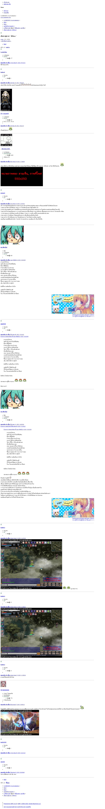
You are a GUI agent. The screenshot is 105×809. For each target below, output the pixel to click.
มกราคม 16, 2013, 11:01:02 (13, 203)
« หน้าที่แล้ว (4, 41)
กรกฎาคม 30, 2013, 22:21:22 (13, 753)
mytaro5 (3, 193)
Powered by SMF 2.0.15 (10, 803)
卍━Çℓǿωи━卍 (5, 113)
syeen (2, 39)
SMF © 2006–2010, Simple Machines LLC (29, 803)
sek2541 (3, 761)
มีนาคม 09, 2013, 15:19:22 (12, 334)
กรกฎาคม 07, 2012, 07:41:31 (13, 62)
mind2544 (3, 324)
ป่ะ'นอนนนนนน (5, 690)
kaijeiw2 (3, 527)
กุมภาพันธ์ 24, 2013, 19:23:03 (13, 260)
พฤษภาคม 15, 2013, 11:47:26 (13, 538)
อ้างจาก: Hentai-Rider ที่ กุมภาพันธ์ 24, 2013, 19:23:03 (14, 336)
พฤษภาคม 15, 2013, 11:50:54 (13, 675)
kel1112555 (3, 742)
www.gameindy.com (6, 17)
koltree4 (3, 72)
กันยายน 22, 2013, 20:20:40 (12, 772)
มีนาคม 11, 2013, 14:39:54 (12, 424)
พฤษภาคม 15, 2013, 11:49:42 (13, 606)
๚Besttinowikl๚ (6, 149)
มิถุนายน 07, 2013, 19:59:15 (13, 704)
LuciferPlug (4, 52)
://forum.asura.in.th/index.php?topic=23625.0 (83, 314)
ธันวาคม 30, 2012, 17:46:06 (13, 161)
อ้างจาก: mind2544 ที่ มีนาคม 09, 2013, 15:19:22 (13, 426)
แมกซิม (22, 28)
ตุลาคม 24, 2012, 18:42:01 (12, 82)
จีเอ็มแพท (17, 28)
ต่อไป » (9, 41)
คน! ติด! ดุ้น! (4, 247)
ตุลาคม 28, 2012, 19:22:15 (12, 125)
